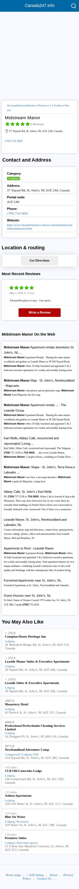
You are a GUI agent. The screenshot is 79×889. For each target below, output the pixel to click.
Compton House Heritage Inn (25, 636)
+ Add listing (35, 875)
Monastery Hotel (16, 704)
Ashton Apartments (18, 795)
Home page (13, 875)
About (53, 875)
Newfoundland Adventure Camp (27, 749)
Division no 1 (44, 105)
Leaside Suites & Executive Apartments (32, 683)
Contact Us (44, 878)
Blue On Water (15, 816)
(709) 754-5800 (14, 141)
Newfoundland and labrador (21, 105)
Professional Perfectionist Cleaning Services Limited (35, 727)
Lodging (13, 178)
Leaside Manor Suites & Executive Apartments (37, 661)
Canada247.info (39, 5)
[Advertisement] (39, 54)
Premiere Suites (16, 838)
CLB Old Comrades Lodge (23, 771)
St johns (58, 105)
